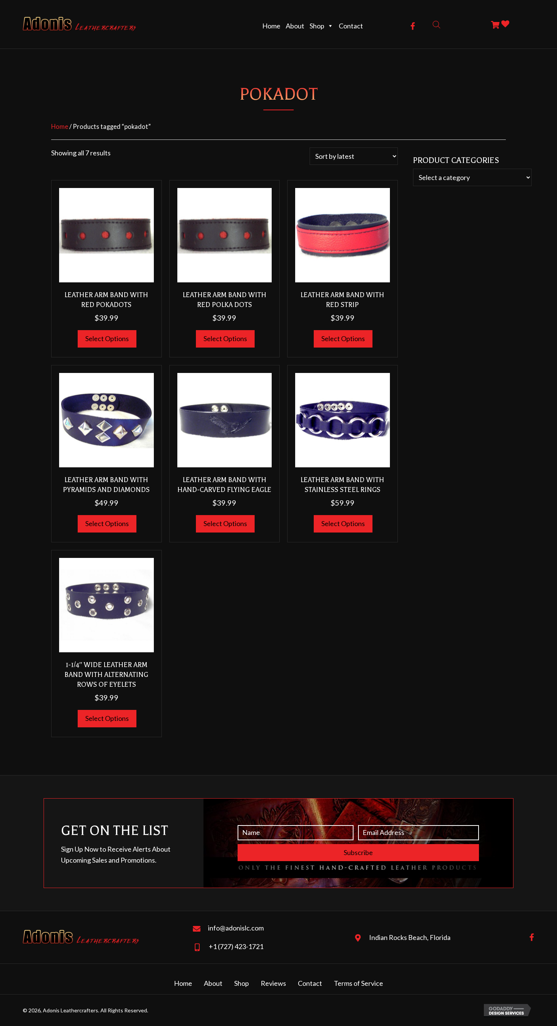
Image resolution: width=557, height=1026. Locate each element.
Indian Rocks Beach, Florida (410, 937)
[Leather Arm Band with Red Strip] (342, 234)
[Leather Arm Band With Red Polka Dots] (224, 234)
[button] (412, 26)
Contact (351, 26)
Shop (317, 26)
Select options (107, 338)
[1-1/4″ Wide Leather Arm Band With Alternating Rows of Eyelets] (106, 604)
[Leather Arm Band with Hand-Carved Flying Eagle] (224, 419)
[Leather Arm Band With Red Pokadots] (106, 234)
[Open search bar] (436, 24)
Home (271, 26)
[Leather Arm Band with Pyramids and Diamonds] (106, 419)
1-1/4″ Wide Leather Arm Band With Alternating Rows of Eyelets (106, 674)
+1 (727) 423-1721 (236, 946)
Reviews (273, 983)
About (295, 26)
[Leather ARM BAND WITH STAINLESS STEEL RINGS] (342, 419)
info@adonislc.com (236, 928)
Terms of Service (358, 983)
